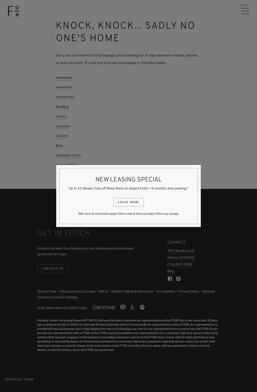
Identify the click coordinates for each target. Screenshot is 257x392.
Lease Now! (128, 202)
